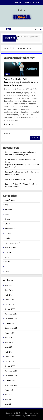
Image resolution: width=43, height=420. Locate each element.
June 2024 (8, 399)
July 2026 (8, 285)
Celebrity (8, 214)
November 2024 (11, 376)
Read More (7, 124)
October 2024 (10, 380)
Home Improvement (12, 243)
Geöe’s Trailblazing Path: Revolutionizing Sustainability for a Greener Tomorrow (21, 82)
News (7, 257)
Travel (7, 271)
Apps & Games (10, 200)
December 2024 (11, 371)
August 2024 (9, 390)
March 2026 (9, 300)
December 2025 (11, 314)
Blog (6, 205)
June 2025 (8, 342)
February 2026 (10, 304)
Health (7, 238)
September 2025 (11, 328)
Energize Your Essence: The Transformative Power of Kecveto (21, 2)
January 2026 (10, 309)
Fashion (8, 233)
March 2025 (9, 357)
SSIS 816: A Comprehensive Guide (18, 179)
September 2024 (11, 385)
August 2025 (9, 333)
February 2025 (10, 361)
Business (8, 210)
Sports (7, 262)
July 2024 (8, 395)
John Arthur (10, 89)
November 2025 (11, 319)
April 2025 (8, 352)
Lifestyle (8, 252)
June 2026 (8, 290)
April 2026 (8, 295)
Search (6, 133)
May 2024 (8, 404)
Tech (7, 74)
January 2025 (10, 366)
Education (8, 224)
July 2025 (8, 338)
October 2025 (10, 323)
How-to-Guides (10, 248)
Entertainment (10, 229)
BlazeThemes (31, 416)
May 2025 (8, 347)
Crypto (7, 219)
